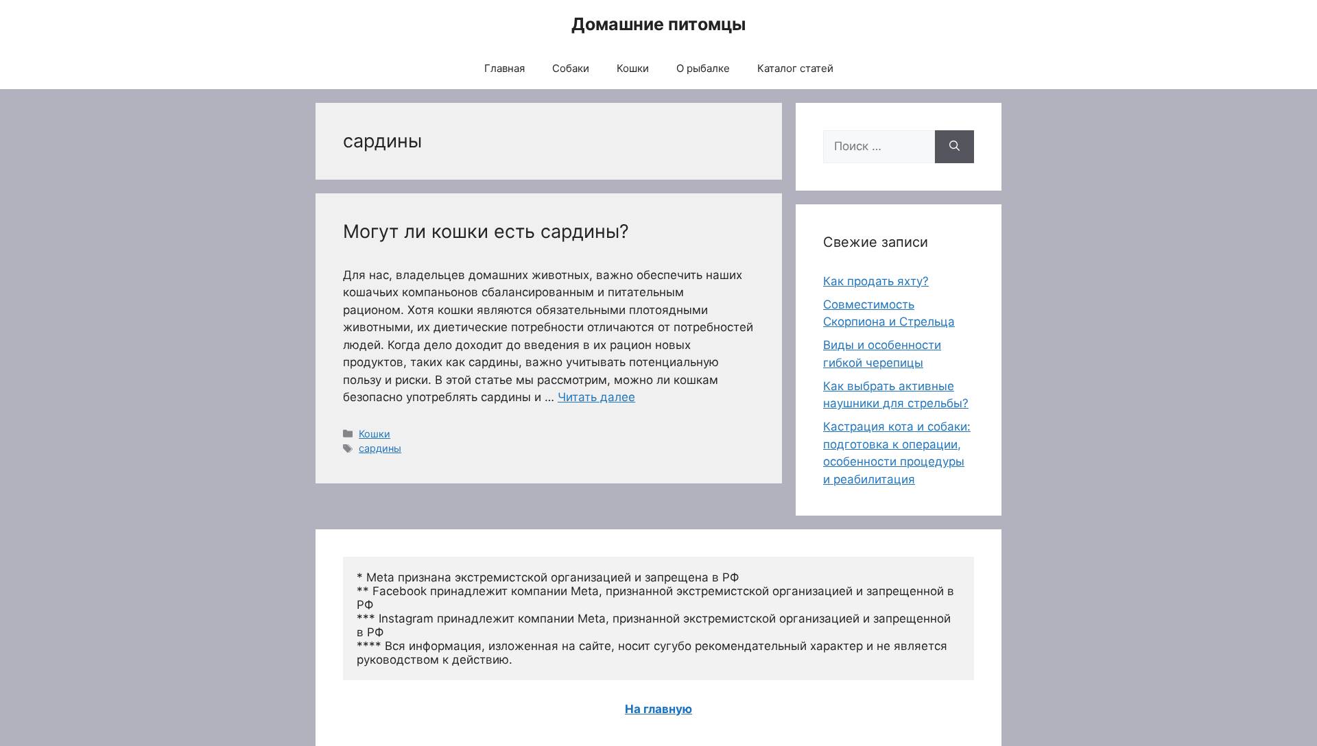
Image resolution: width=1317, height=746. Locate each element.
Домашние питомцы (658, 24)
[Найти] (954, 146)
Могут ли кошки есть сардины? (486, 231)
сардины (380, 448)
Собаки (570, 68)
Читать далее (596, 397)
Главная (504, 68)
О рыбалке (703, 68)
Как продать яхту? (876, 281)
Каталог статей (795, 68)
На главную (658, 709)
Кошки (633, 68)
